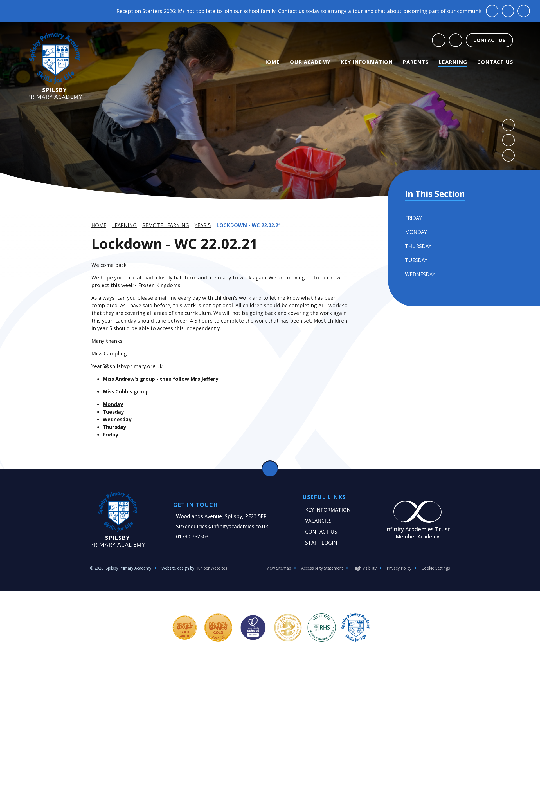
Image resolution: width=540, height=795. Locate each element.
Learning (124, 225)
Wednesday (117, 419)
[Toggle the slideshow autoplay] (508, 155)
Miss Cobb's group (126, 391)
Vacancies (318, 520)
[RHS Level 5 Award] (322, 627)
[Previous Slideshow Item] (508, 125)
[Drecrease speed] (508, 11)
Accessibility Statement (322, 568)
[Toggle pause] (492, 11)
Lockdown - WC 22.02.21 (248, 225)
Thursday (114, 427)
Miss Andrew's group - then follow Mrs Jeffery (160, 378)
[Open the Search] (439, 40)
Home (98, 225)
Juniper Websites (212, 568)
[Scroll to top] (270, 468)
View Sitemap (279, 568)
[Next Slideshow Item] (508, 140)
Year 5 (203, 225)
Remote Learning (165, 225)
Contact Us (321, 531)
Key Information (328, 509)
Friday (110, 434)
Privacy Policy (399, 568)
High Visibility (365, 568)
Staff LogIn (321, 542)
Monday (113, 404)
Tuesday (113, 411)
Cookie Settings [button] (436, 568)
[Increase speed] (524, 11)
